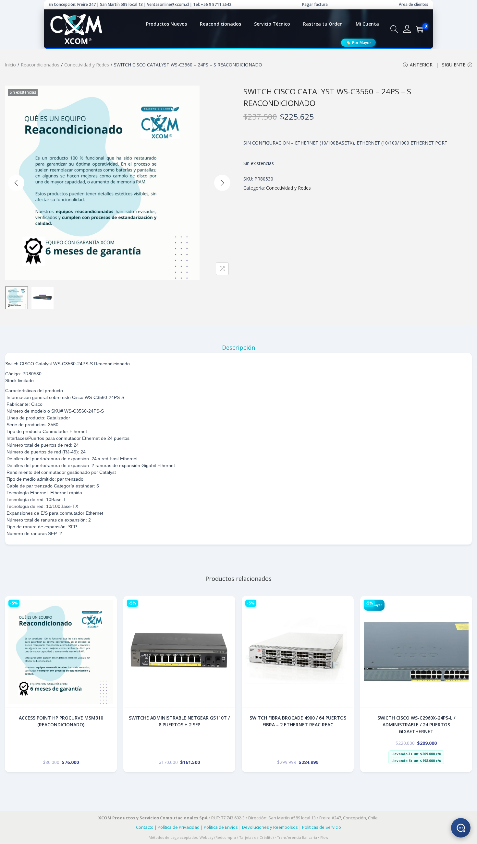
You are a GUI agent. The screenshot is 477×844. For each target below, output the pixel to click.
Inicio (10, 65)
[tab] (238, 347)
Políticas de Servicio (321, 827)
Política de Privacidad (179, 827)
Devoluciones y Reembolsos (270, 827)
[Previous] (16, 183)
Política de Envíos (221, 827)
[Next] (222, 183)
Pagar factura (315, 4)
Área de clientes (413, 4)
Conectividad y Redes (86, 65)
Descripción (238, 347)
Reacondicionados (40, 65)
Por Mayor (358, 42)
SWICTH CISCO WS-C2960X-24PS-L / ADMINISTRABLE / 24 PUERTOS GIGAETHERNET (416, 724)
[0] (419, 29)
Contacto (144, 827)
